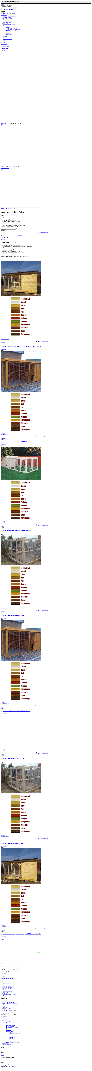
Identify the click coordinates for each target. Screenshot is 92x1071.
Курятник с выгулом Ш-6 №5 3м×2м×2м (12, 843)
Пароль (3, 1059)
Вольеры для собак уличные (9, 984)
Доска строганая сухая (8, 1004)
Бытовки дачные (7, 986)
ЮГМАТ (6, 1010)
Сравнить (3, 233)
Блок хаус (5, 993)
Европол (5, 1007)
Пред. (2, 124)
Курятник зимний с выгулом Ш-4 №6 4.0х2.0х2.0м (15, 530)
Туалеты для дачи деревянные (10, 994)
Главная (2, 123)
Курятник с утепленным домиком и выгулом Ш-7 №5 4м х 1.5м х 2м (21, 346)
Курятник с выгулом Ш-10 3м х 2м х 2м (12, 758)
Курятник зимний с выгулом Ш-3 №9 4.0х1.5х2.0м (15, 441)
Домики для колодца (8, 987)
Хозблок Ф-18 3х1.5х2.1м (6, 208)
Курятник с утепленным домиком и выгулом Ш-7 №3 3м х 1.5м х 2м (21, 934)
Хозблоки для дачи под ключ (9, 995)
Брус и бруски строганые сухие (10, 1003)
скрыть (2, 939)
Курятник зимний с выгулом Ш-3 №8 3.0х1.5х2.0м (15, 711)
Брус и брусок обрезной (8, 1002)
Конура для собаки (7, 991)
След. (2, 169)
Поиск (15, 7)
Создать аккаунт (11, 1066)
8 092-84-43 (41, 952)
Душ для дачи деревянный (9, 989)
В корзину (3, 230)
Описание (5, 237)
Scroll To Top (3, 1067)
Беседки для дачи (7, 983)
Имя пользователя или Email (7, 1057)
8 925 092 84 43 (7, 978)
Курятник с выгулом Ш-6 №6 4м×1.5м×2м (13, 615)
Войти (2, 1062)
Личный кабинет (7, 1044)
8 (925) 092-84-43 (10, 9)
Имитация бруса (7, 1008)
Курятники (6, 123)
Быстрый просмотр (5, 339)
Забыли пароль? (4, 1065)
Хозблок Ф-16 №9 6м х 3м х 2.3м (8, 166)
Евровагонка (6, 1006)
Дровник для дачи (7, 988)
